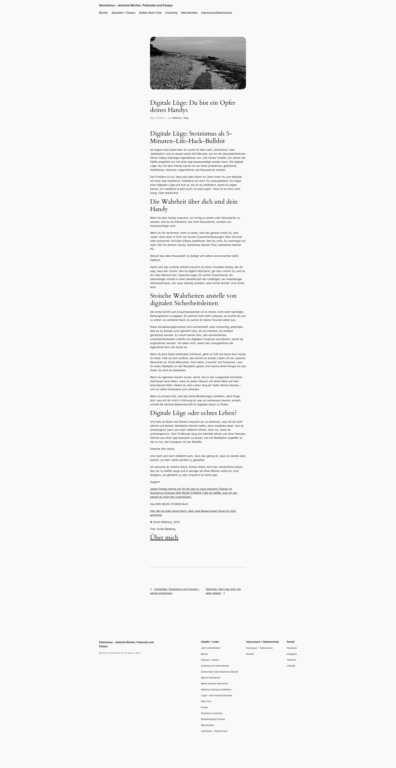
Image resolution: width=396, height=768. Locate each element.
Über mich (164, 537)
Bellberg (176, 117)
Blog (186, 117)
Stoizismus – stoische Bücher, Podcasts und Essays (135, 5)
